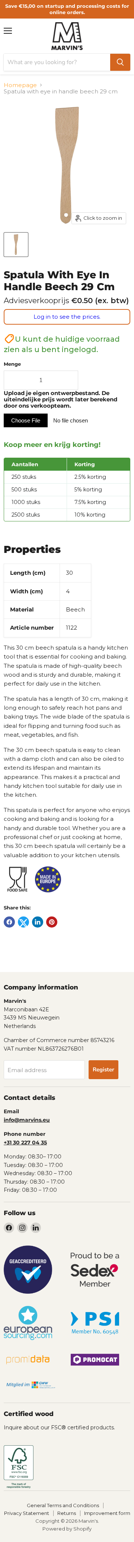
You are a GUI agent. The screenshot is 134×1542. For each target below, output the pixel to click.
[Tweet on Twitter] (23, 922)
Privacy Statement (26, 1513)
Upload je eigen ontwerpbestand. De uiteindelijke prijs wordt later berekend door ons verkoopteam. (60, 399)
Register (103, 1069)
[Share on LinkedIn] (37, 922)
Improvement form (107, 1513)
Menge (12, 364)
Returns (66, 1513)
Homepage (20, 85)
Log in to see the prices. (67, 316)
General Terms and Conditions (63, 1505)
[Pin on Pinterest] (51, 922)
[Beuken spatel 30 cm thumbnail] (16, 244)
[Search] (120, 62)
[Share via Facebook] (9, 922)
